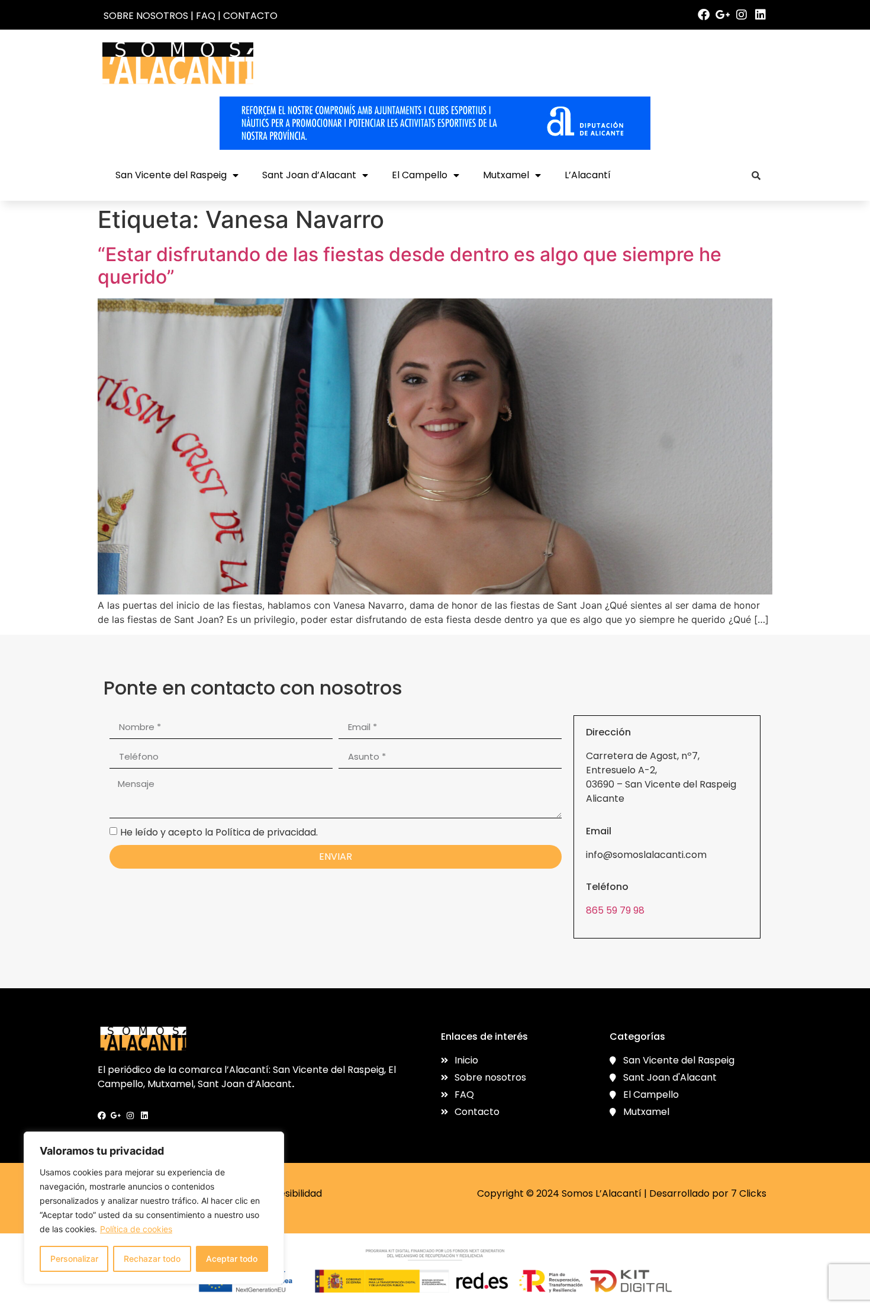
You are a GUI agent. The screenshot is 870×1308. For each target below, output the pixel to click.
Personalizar (74, 1259)
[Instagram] (741, 15)
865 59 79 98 (615, 910)
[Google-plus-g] (723, 15)
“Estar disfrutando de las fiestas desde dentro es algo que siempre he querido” (409, 265)
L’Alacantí (588, 175)
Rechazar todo (152, 1259)
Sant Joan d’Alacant (309, 175)
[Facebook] (704, 15)
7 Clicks (748, 1193)
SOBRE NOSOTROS (146, 16)
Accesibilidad (291, 1193)
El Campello (419, 175)
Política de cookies (136, 1229)
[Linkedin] (760, 15)
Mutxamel (506, 175)
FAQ (205, 16)
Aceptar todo (231, 1259)
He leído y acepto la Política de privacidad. (219, 832)
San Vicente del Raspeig (171, 175)
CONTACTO (250, 16)
